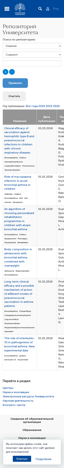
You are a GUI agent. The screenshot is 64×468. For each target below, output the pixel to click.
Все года (32, 106)
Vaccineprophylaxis (12, 170)
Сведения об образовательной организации (32, 420)
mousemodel (22, 360)
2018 (41, 106)
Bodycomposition (22, 271)
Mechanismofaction (12, 323)
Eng (56, 8)
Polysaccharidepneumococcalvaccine (19, 328)
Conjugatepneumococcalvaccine (17, 315)
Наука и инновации (16, 392)
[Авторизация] (49, 9)
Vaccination (8, 331)
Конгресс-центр (14, 405)
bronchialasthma (11, 356)
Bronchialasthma (11, 158)
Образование (32, 430)
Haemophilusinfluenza (13, 162)
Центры (8, 388)
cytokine (22, 356)
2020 (56, 106)
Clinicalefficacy (25, 311)
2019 (49, 106)
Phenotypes (22, 239)
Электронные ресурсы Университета (28, 396)
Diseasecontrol (10, 239)
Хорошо (22, 458)
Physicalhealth (10, 242)
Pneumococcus (28, 166)
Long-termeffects (11, 319)
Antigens (17, 194)
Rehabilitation (22, 242)
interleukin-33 (10, 360)
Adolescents (9, 271)
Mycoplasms (17, 202)
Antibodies (8, 194)
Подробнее (43, 459)
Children (22, 158)
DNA (21, 198)
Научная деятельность (18, 400)
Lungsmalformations (12, 166)
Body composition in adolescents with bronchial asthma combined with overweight (18, 257)
